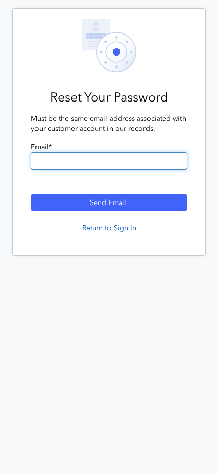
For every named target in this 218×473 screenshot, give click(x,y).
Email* (41, 147)
